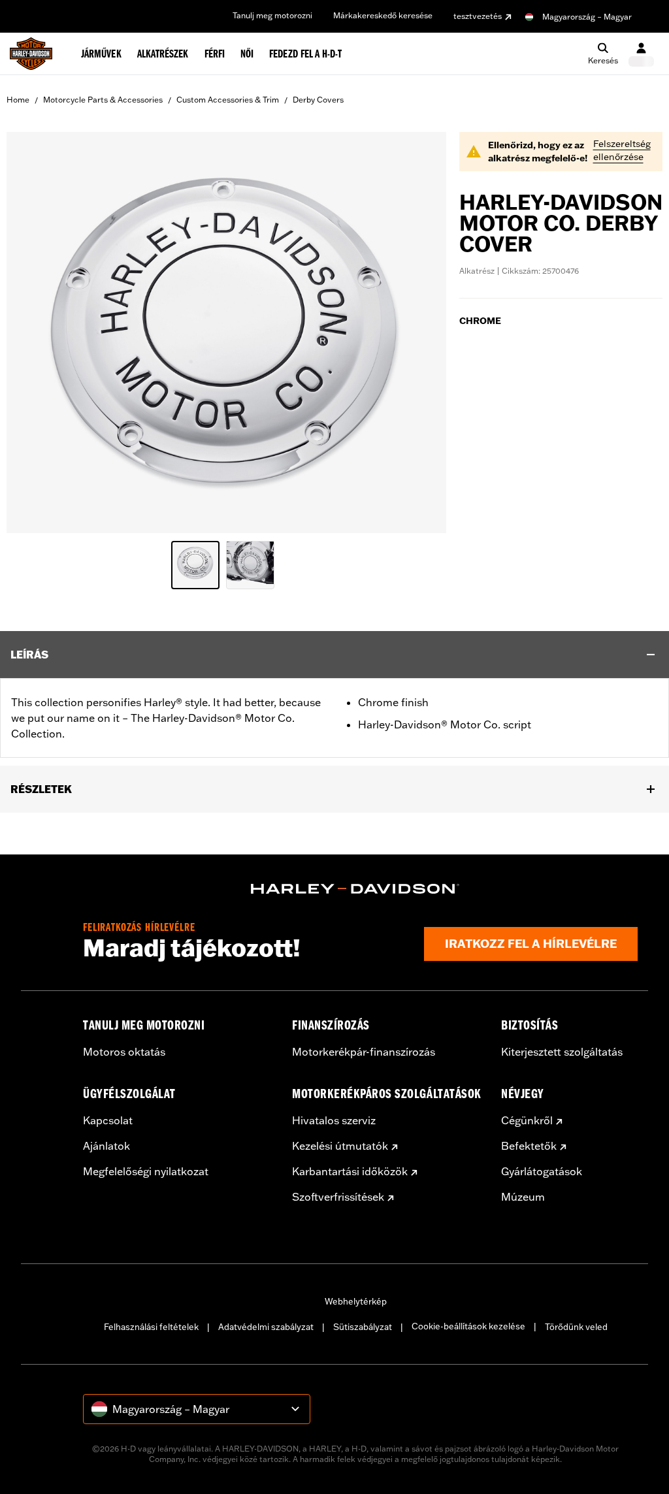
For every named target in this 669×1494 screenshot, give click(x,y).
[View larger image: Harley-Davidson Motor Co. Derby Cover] (226, 330)
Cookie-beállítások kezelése (468, 1326)
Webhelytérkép (356, 1301)
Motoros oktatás (124, 1051)
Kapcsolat (108, 1120)
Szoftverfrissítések (338, 1196)
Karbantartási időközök (350, 1171)
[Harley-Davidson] (355, 889)
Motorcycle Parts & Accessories (103, 100)
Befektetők (529, 1145)
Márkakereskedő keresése (382, 15)
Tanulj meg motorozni (272, 15)
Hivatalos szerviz (334, 1120)
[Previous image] (33, 332)
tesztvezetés (477, 16)
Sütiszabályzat (362, 1327)
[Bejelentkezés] (641, 54)
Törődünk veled (576, 1327)
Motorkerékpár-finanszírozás (363, 1051)
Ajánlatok (106, 1145)
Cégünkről (527, 1120)
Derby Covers (318, 100)
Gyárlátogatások (541, 1171)
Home (18, 100)
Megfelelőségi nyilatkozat (145, 1171)
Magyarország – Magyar (587, 17)
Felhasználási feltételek (151, 1327)
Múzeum (523, 1196)
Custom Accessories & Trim (227, 100)
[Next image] (420, 332)
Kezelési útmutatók (340, 1145)
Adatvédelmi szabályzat (266, 1327)
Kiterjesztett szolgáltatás (562, 1051)
